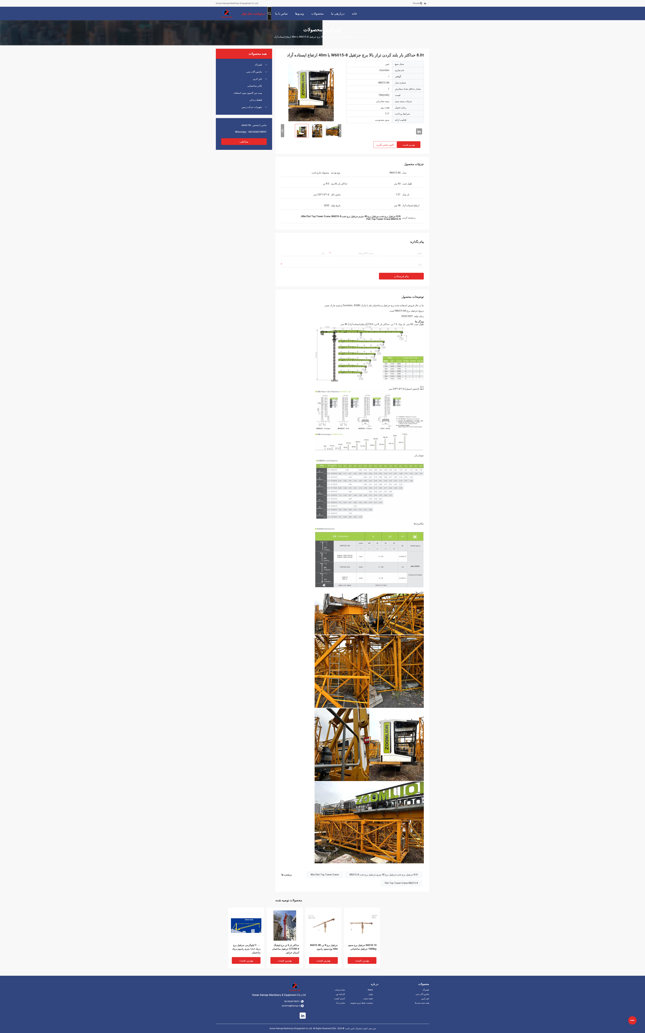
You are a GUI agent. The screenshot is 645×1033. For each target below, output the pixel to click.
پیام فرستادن (401, 276)
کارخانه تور (340, 994)
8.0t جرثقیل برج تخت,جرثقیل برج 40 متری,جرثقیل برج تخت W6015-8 (383, 874)
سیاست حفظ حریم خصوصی (361, 1003)
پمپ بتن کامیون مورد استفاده (248, 93)
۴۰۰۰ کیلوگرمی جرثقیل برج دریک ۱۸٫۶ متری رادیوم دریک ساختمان (246, 949)
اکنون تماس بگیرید (385, 144)
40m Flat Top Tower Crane (324, 874)
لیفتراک (258, 64)
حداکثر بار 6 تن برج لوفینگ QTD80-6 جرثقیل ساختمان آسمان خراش (285, 949)
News (370, 990)
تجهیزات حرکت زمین (252, 107)
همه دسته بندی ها (422, 1003)
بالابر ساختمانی (254, 85)
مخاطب (244, 141)
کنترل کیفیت (339, 998)
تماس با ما (340, 1003)
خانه (369, 36)
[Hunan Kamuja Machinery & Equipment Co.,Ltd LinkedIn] (425, 3)
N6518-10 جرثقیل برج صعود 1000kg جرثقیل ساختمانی (362, 947)
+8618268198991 (257, 132)
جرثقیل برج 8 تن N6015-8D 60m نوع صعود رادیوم (324, 947)
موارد (371, 994)
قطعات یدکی (255, 100)
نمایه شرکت (340, 990)
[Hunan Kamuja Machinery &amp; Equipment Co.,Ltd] (226, 13)
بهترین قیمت (409, 144)
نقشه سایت (368, 998)
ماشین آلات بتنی (254, 71)
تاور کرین (359, 36)
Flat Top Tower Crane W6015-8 (401, 883)
